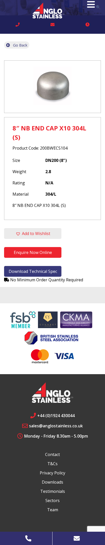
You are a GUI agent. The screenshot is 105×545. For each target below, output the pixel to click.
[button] (32, 233)
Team (52, 510)
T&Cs (52, 463)
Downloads (52, 482)
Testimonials (52, 491)
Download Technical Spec (33, 271)
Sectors (52, 500)
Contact (52, 454)
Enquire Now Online (33, 252)
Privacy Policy (52, 473)
